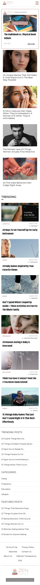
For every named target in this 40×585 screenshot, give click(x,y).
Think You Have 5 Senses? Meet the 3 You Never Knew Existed (19, 380)
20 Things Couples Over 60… (14, 513)
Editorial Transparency (26, 556)
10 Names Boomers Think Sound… (16, 519)
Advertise (13, 552)
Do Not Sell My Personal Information (20, 580)
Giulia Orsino (31, 44)
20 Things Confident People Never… (17, 444)
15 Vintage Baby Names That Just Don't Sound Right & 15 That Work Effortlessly (18, 418)
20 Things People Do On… (12, 454)
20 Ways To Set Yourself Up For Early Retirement (19, 232)
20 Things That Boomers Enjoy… (15, 508)
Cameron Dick (34, 262)
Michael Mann (34, 374)
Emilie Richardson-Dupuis (31, 338)
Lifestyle (5, 494)
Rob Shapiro (34, 226)
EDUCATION (6, 372)
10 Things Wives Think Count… (14, 465)
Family (4, 479)
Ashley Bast (34, 298)
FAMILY (4, 260)
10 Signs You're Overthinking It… (15, 460)
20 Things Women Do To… (13, 524)
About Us (8, 556)
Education (6, 489)
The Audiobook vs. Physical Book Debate (20, 36)
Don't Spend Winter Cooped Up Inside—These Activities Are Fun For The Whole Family (20, 306)
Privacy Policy (28, 547)
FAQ (20, 561)
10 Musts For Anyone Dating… (14, 534)
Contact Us (26, 552)
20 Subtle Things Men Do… (13, 439)
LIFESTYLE (5, 224)
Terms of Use (11, 547)
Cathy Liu (35, 410)
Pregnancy (6, 484)
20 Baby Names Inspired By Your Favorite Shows (18, 268)
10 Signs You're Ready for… (13, 449)
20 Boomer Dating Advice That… (15, 529)
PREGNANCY (6, 336)
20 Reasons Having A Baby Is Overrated (16, 344)
